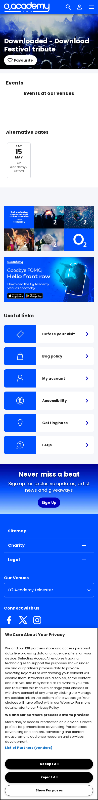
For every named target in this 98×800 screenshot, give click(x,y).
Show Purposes (49, 790)
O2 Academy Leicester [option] (30, 590)
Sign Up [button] (49, 502)
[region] (49, 714)
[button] (79, 7)
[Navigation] (91, 7)
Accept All (49, 763)
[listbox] (49, 590)
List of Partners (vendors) (28, 747)
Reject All (49, 777)
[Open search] (68, 7)
